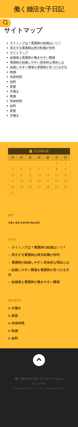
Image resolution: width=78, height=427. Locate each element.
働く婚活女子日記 (39, 9)
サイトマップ (19, 53)
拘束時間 (16, 77)
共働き (14, 91)
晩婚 (13, 72)
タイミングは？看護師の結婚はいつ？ (35, 43)
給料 (13, 81)
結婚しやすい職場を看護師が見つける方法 (38, 67)
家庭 (13, 86)
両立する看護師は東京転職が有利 (32, 48)
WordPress (37, 388)
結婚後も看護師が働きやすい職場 (32, 57)
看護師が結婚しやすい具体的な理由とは (37, 62)
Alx (63, 388)
